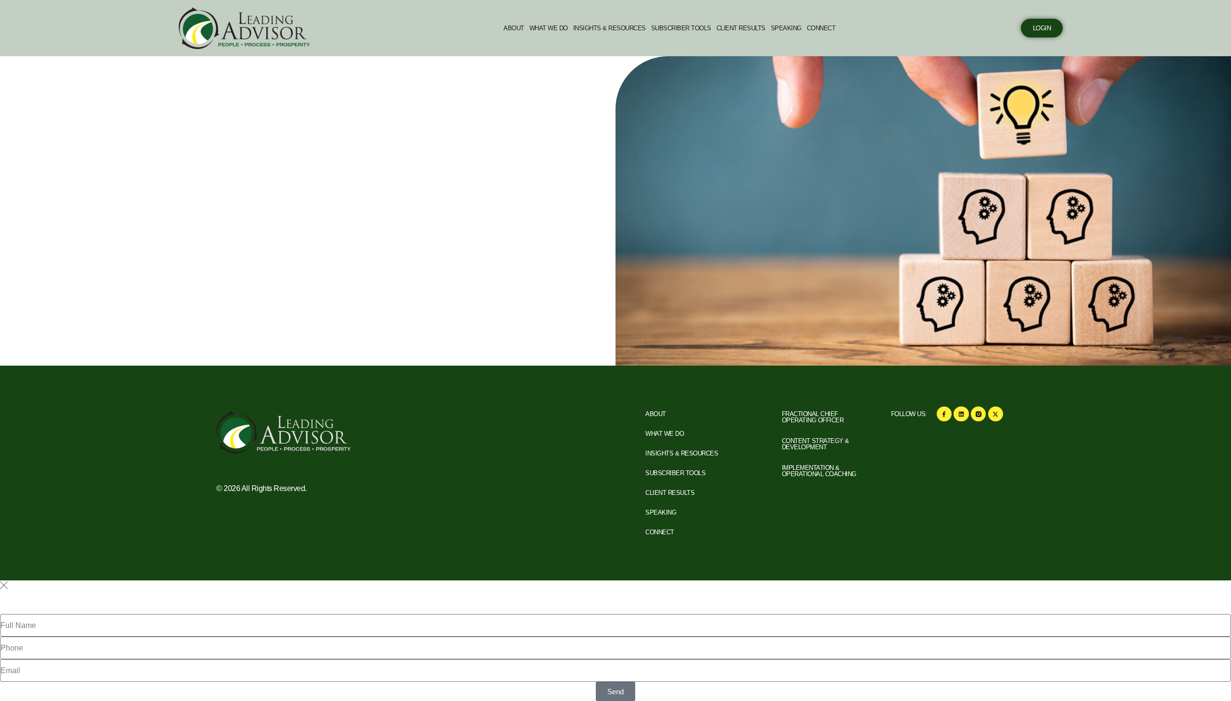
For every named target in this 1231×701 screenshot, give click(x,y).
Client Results (741, 28)
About (513, 28)
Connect (821, 28)
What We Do (548, 28)
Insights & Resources (609, 28)
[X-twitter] (995, 413)
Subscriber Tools (681, 28)
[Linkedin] (961, 413)
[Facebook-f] (944, 413)
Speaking (786, 28)
